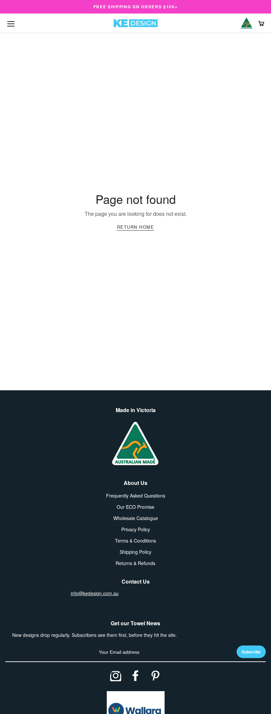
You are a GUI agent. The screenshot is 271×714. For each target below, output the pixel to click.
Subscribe (251, 652)
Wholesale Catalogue (135, 518)
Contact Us (136, 581)
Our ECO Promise (135, 506)
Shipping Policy (135, 551)
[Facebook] (135, 675)
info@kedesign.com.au (95, 593)
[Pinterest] (155, 675)
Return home (135, 227)
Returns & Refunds (135, 563)
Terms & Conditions (135, 540)
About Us (135, 483)
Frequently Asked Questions (135, 495)
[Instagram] (115, 675)
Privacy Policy (135, 529)
